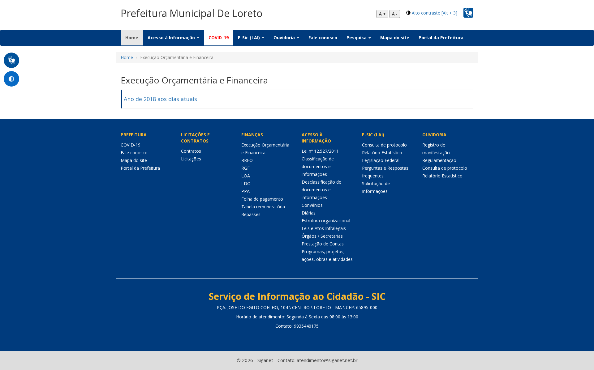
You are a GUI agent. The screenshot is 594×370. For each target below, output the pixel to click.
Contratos (191, 151)
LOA (245, 176)
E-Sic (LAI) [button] (249, 37)
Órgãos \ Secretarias (322, 236)
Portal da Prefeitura (441, 37)
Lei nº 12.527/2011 (320, 151)
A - (395, 14)
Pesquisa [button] (357, 37)
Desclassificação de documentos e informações (321, 189)
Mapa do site (394, 37)
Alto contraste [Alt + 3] (434, 13)
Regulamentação (439, 160)
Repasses (250, 214)
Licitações (191, 159)
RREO (247, 160)
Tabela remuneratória (263, 207)
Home (134, 37)
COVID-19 (219, 37)
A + (382, 14)
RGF (245, 168)
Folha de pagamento (262, 199)
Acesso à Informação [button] (172, 37)
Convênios (312, 205)
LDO (246, 183)
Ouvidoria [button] (284, 37)
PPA (245, 191)
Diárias (309, 213)
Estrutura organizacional (326, 220)
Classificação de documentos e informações (318, 166)
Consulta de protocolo (384, 145)
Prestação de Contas (323, 244)
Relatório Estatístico (382, 152)
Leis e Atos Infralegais (324, 228)
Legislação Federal (380, 160)
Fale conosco (322, 37)
